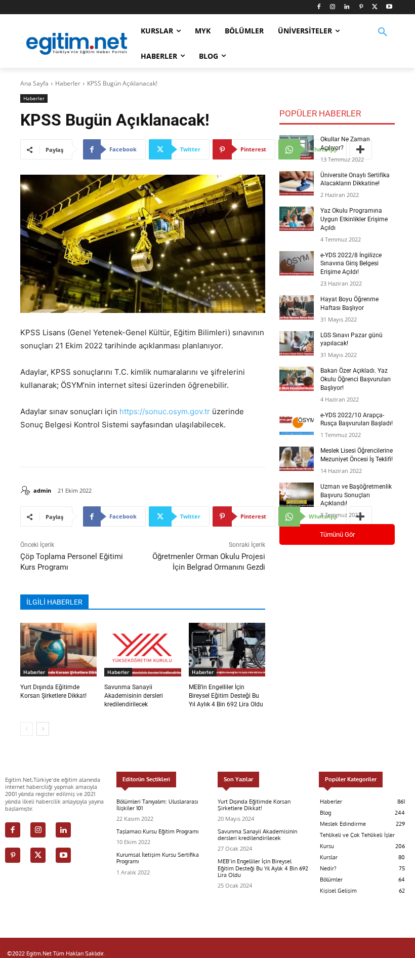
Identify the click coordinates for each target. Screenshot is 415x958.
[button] (382, 38)
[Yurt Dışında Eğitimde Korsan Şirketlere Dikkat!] (58, 649)
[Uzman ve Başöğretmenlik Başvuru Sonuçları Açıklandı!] (296, 495)
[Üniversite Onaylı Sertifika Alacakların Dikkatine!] (296, 183)
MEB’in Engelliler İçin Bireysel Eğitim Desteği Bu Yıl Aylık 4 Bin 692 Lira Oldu (226, 696)
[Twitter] (375, 7)
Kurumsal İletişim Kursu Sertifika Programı (157, 858)
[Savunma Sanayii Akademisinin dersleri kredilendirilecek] (142, 649)
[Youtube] (389, 7)
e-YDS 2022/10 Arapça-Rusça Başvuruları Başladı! (356, 419)
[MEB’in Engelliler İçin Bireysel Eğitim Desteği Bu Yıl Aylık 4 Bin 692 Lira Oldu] (227, 649)
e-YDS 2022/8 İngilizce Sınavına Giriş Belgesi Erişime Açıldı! (351, 264)
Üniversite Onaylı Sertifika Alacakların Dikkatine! (355, 179)
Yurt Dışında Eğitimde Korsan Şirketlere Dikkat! (254, 805)
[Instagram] (333, 7)
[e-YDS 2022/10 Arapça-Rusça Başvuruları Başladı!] (296, 423)
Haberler (67, 83)
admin (42, 490)
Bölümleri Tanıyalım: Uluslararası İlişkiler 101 (157, 805)
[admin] (26, 491)
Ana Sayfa (34, 83)
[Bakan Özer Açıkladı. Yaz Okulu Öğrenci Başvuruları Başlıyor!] (296, 379)
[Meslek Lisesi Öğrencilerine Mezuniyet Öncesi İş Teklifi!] (296, 459)
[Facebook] (318, 7)
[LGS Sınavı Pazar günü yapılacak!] (296, 343)
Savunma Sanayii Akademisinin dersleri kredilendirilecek (133, 696)
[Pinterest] (361, 7)
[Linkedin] (347, 7)
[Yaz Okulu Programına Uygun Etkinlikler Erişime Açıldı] (296, 219)
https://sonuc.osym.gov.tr (164, 411)
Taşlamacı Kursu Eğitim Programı (157, 831)
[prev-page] (26, 729)
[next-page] (42, 729)
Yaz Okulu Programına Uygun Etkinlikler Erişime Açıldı (354, 219)
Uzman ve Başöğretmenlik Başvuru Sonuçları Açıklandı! (356, 495)
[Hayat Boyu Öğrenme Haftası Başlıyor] (296, 307)
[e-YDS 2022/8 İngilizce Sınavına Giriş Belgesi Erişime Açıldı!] (296, 263)
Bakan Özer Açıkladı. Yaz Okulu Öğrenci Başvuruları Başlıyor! (355, 379)
